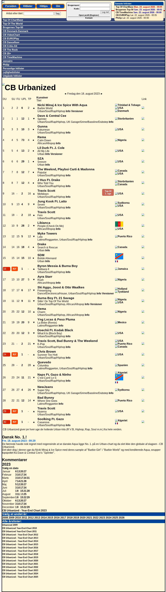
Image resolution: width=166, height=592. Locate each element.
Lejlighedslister (11, 72)
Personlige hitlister (13, 68)
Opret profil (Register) (89, 15)
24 (25, 474)
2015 (50, 517)
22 (25, 497)
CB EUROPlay (123, 15)
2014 (44, 517)
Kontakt (89, 18)
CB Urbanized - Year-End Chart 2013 (20, 538)
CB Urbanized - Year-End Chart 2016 (20, 547)
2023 (102, 517)
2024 (109, 517)
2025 (115, 517)
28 (25, 481)
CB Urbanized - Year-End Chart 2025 (20, 577)
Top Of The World (13, 23)
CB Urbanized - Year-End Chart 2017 (20, 551)
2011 (24, 517)
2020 (83, 517)
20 (21, 471)
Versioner (77, 111)
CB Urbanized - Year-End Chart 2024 (20, 573)
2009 (11, 517)
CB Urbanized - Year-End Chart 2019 (20, 557)
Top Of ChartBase (124, 7)
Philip (119, 18)
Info (68, 111)
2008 (5, 517)
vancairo (7, 61)
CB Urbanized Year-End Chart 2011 (19, 531)
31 (28, 478)
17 (21, 474)
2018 (70, 517)
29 (28, 497)
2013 (37, 517)
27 (25, 471)
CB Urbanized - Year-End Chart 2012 (20, 534)
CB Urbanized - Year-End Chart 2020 (20, 560)
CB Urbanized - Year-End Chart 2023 (24, 510)
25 (25, 494)
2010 (18, 517)
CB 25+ (7, 53)
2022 (96, 517)
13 (18, 471)
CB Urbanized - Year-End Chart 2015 (20, 544)
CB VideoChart (11, 34)
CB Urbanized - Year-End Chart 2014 (20, 541)
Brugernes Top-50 (124, 9)
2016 (57, 517)
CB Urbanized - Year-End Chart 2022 (20, 567)
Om (58, 6)
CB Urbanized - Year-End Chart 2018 (20, 554)
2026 (121, 517)
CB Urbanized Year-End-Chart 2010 (19, 528)
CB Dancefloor (11, 42)
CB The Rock (10, 49)
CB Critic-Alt (10, 46)
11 (18, 494)
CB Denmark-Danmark (15, 31)
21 (21, 481)
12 (18, 484)
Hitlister (27, 6)
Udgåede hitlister (12, 75)
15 (21, 490)
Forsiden (10, 6)
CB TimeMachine (124, 12)
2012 (31, 517)
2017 (63, 517)
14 (18, 481)
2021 (89, 517)
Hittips (44, 6)
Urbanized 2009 (10, 525)
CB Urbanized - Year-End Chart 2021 (20, 564)
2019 (76, 517)
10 (18, 474)
